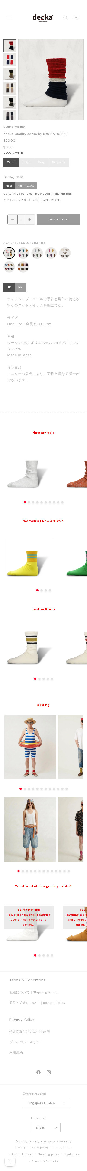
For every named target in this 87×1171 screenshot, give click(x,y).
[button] (9, 18)
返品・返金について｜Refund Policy (37, 1003)
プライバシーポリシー (26, 1042)
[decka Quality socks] (43, 18)
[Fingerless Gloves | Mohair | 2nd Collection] (51, 253)
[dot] (25, 502)
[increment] (30, 219)
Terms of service (22, 1154)
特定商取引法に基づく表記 (29, 1032)
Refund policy (39, 1147)
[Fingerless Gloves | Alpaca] (23, 253)
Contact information (45, 1161)
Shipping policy (49, 1154)
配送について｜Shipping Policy (33, 992)
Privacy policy (62, 1147)
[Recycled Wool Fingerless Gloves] (65, 253)
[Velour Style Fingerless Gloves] (9, 267)
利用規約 (16, 1052)
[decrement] (12, 219)
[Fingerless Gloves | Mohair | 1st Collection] (37, 253)
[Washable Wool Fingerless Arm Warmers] (23, 267)
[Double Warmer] (9, 253)
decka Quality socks (41, 1141)
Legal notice (72, 1154)
